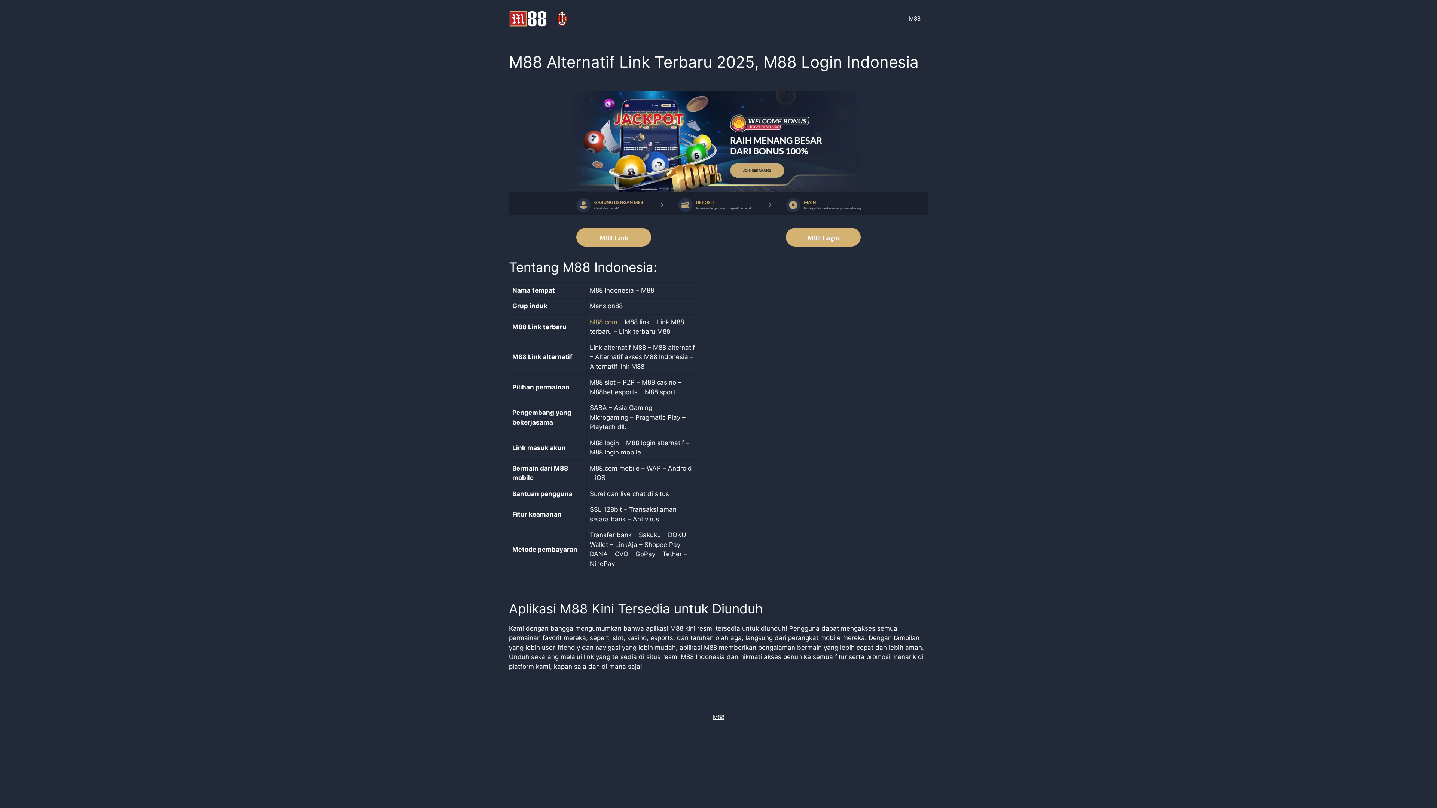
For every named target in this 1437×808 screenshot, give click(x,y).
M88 (915, 18)
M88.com (603, 322)
